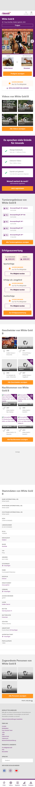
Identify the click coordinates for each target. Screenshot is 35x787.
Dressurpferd (5, 585)
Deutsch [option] (7, 760)
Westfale (4, 546)
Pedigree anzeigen (17, 73)
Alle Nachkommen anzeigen (17, 439)
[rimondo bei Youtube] (16, 770)
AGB (3, 734)
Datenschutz (5, 736)
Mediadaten (5, 728)
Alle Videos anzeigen (17, 129)
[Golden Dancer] (8, 65)
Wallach (4, 540)
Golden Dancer (8, 68)
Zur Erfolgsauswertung (17, 313)
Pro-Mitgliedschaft (7, 747)
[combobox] (17, 760)
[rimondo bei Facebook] (4, 770)
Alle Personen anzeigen (17, 696)
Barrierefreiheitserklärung (9, 740)
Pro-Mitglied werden (17, 274)
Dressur (4, 578)
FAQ (3, 749)
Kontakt (4, 726)
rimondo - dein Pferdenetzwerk (6, 13)
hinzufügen (7, 565)
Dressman (27, 68)
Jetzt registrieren (17, 188)
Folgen (17, 25)
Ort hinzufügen (14, 630)
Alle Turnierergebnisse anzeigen (17, 242)
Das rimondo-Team (7, 730)
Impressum (5, 738)
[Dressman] (26, 65)
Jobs (3, 732)
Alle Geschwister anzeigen (17, 382)
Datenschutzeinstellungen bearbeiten (12, 719)
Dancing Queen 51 (7, 611)
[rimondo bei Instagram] (10, 770)
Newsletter (5, 751)
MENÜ (31, 14)
